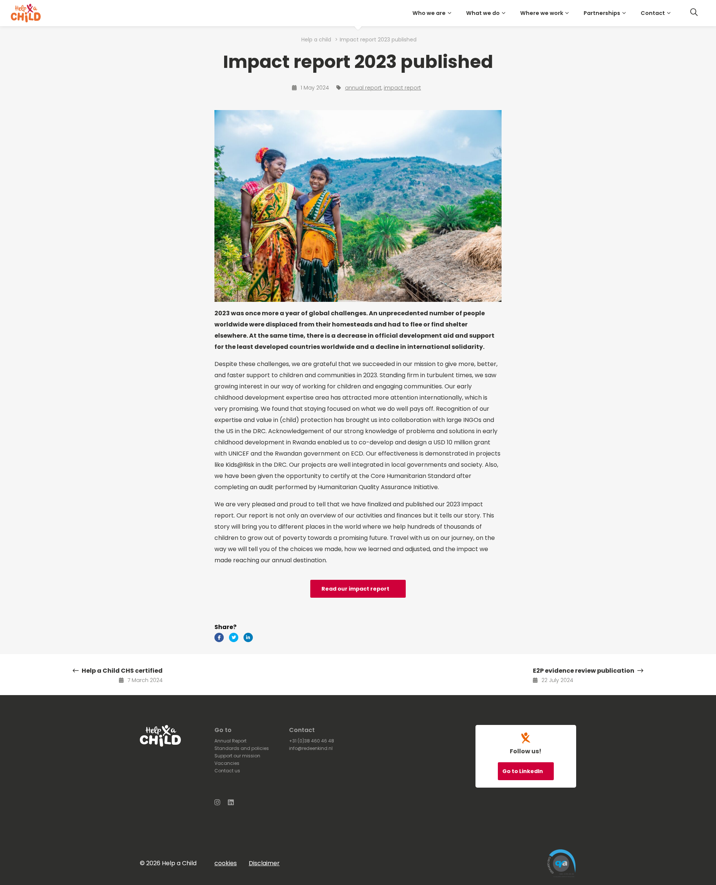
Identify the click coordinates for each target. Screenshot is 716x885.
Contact (653, 13)
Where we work (541, 13)
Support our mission (237, 756)
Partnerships (602, 13)
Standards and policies (241, 748)
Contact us (227, 770)
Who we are (429, 13)
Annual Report (230, 741)
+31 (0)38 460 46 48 (311, 741)
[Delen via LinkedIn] (248, 637)
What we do (483, 13)
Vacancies (226, 763)
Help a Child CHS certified (122, 670)
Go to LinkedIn (523, 771)
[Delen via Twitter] (233, 637)
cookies (225, 863)
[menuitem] (433, 13)
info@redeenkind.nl (311, 748)
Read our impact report (355, 588)
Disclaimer (264, 863)
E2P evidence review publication (584, 670)
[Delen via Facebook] (219, 637)
